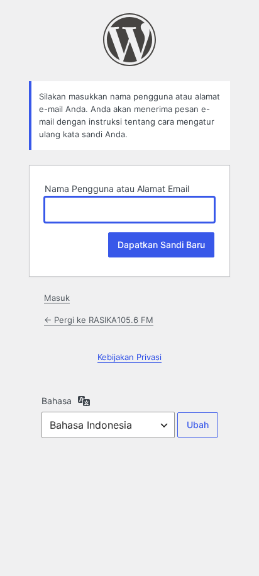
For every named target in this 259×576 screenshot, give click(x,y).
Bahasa (56, 400)
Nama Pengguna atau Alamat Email (117, 188)
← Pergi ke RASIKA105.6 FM (98, 320)
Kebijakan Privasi (129, 357)
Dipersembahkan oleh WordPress (129, 39)
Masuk (57, 298)
